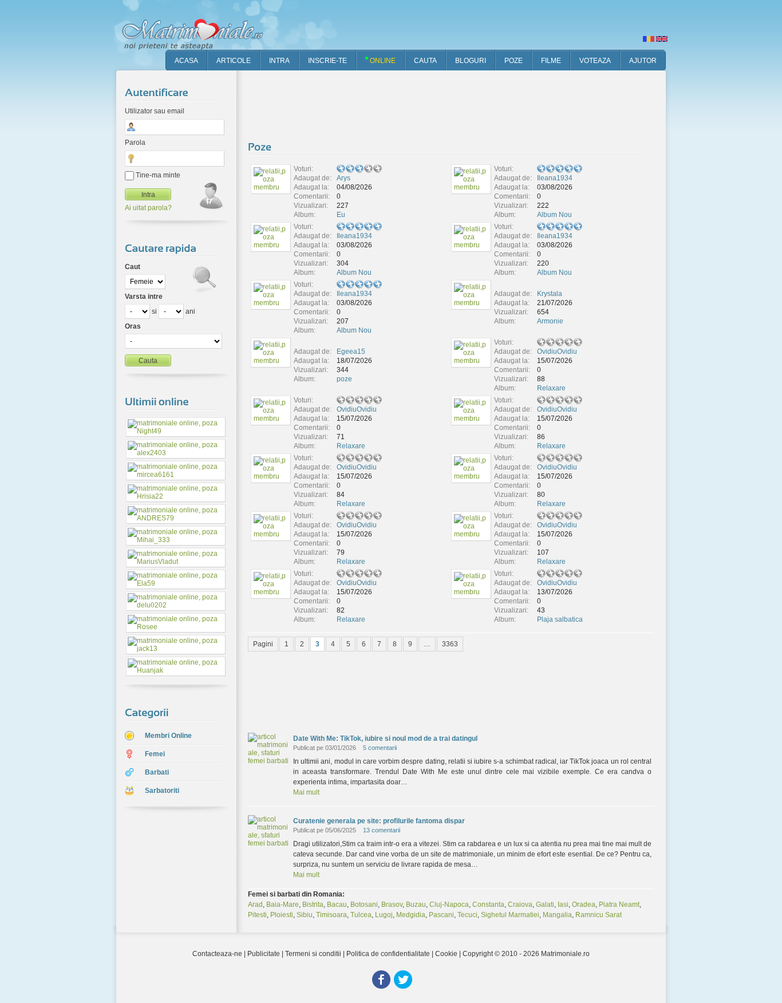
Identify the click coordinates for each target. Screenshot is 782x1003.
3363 (450, 644)
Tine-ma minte (157, 175)
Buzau (416, 905)
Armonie (550, 321)
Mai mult (306, 792)
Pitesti (257, 915)
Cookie (446, 954)
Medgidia (410, 915)
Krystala (549, 294)
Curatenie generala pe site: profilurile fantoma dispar (379, 821)
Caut (132, 267)
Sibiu (305, 915)
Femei (155, 754)
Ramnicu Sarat (598, 915)
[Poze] (261, 146)
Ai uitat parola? (148, 208)
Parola (135, 143)
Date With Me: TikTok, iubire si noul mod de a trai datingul (385, 739)
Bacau (337, 905)
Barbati (157, 772)
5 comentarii (380, 747)
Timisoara (331, 915)
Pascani (441, 915)
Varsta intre (144, 297)
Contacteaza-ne (217, 954)
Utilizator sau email (154, 111)
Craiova (520, 905)
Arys (343, 178)
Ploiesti (281, 915)
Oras (133, 326)
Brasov (391, 905)
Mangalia (557, 915)
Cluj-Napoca (449, 905)
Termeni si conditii (313, 954)
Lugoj (384, 915)
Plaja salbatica (560, 619)
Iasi (563, 905)
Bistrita (312, 905)
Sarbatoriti (162, 791)
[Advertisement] (456, 103)
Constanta (488, 905)
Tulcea (361, 915)
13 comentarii (381, 830)
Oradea (583, 905)
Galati (545, 905)
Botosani (364, 905)
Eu (341, 215)
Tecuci (467, 915)
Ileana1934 (554, 178)
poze (344, 379)
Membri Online (168, 736)
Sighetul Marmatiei (510, 915)
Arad (255, 905)
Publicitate (263, 954)
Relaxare (551, 388)
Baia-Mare (282, 905)
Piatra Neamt (619, 905)
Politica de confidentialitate (388, 954)
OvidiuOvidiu (557, 352)
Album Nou (554, 215)
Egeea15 (351, 352)
